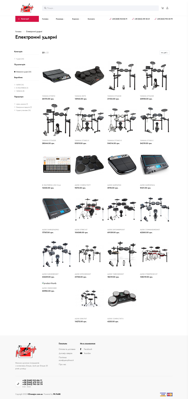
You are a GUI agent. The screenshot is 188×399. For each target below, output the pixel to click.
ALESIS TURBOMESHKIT (115, 274)
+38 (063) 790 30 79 (165, 19)
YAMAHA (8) (20, 91)
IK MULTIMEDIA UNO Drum (51, 185)
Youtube (87, 353)
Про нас (62, 364)
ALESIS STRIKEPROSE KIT (149, 274)
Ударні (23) (20, 59)
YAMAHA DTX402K (114, 96)
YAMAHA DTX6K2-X (82, 140)
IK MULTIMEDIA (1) (22, 88)
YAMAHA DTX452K (49, 140)
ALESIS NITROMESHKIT (83, 274)
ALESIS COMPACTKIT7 (83, 185)
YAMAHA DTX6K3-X (114, 140)
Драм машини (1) (22, 104)
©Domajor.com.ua (35, 394)
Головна (45, 19)
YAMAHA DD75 (80, 96)
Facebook (88, 349)
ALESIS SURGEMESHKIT (50, 274)
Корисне (75, 19)
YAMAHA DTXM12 (48, 96)
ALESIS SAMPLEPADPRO (50, 230)
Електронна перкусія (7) (24, 107)
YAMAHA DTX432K (147, 96)
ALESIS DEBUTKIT (81, 319)
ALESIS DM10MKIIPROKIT (116, 230)
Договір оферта (65, 353)
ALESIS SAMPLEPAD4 (147, 185)
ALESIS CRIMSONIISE (49, 288)
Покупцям (59, 19)
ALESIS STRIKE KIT (81, 230)
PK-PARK (57, 394)
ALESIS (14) (20, 85)
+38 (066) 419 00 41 (142, 19)
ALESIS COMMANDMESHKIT (150, 230)
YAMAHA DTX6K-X (146, 140)
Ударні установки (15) (23, 110)
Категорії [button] (25, 19)
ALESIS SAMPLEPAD (114, 185)
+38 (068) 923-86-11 (119, 19)
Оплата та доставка (67, 349)
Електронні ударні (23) (23, 72)
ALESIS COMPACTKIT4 (115, 319)
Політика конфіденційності (66, 359)
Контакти (91, 19)
